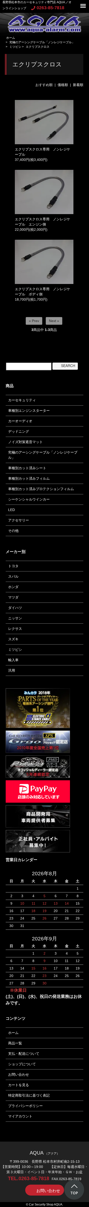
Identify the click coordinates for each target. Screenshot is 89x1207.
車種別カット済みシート (27, 468)
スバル (13, 576)
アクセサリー (18, 520)
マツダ (13, 597)
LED (11, 510)
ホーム (10, 38)
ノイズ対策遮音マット (25, 442)
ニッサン (15, 618)
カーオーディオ (20, 421)
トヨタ (13, 566)
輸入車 (13, 660)
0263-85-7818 (50, 7)
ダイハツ (15, 608)
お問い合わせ (18, 1074)
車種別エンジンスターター (29, 411)
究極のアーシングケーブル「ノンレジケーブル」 (42, 42)
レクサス (15, 629)
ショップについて (22, 1064)
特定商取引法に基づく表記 (29, 1095)
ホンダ (13, 587)
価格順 (63, 85)
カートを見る (18, 1085)
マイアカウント (20, 1116)
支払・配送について (23, 1054)
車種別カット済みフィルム (29, 478)
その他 (13, 531)
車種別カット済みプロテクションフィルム (41, 489)
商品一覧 (15, 1043)
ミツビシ (15, 46)
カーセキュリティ (22, 400)
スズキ (13, 639)
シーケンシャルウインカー (29, 499)
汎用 (11, 670)
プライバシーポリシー (25, 1106)
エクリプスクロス (37, 46)
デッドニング (18, 431)
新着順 (78, 85)
